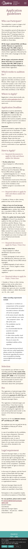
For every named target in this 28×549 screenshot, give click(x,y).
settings (16, 543)
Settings (17, 546)
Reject (11, 546)
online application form (14, 99)
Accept (4, 546)
